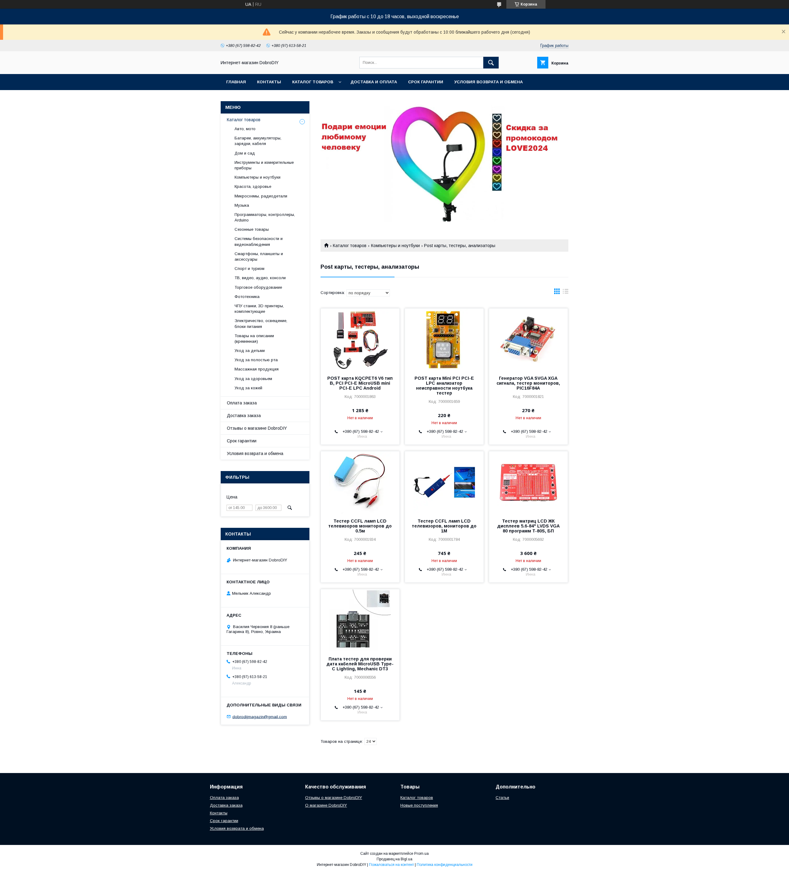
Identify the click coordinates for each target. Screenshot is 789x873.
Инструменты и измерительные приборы (264, 165)
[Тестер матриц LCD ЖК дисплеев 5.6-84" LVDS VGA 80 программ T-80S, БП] (528, 482)
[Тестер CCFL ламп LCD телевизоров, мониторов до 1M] (444, 482)
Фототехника (247, 296)
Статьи (502, 797)
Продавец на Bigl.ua (394, 859)
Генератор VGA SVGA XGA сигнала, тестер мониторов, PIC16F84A (528, 383)
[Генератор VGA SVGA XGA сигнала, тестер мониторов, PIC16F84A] (528, 339)
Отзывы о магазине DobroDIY (257, 428)
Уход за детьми (250, 350)
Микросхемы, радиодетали (261, 196)
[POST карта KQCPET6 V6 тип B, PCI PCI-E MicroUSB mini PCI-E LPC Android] (360, 339)
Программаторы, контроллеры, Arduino (265, 217)
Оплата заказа (242, 402)
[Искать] (491, 62)
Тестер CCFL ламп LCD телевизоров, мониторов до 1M (444, 526)
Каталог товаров (312, 82)
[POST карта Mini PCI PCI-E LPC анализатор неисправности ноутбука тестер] (444, 339)
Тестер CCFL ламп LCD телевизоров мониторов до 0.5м (360, 526)
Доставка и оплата (373, 82)
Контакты (269, 82)
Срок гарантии (425, 82)
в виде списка (565, 292)
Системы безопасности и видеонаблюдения (259, 241)
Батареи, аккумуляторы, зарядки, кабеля (258, 141)
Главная (236, 82)
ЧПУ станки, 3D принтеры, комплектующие (259, 309)
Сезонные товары (252, 229)
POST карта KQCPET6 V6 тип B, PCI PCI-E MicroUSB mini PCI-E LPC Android (360, 383)
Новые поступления (419, 805)
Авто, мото (245, 128)
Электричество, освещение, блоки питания (261, 323)
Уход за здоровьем (253, 378)
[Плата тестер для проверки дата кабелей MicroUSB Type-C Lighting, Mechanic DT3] (360, 620)
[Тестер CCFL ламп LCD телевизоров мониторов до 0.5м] (360, 482)
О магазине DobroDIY (326, 805)
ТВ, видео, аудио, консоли (260, 277)
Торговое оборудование (258, 287)
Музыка (242, 205)
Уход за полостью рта (256, 360)
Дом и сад (245, 153)
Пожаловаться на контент (391, 865)
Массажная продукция (257, 369)
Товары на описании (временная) (254, 338)
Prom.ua (421, 853)
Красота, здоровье (253, 186)
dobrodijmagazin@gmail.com (259, 716)
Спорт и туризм (249, 268)
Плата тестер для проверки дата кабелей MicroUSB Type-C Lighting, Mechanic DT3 (360, 663)
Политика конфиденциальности (444, 865)
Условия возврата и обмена (488, 82)
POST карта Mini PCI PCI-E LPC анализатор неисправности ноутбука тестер (444, 385)
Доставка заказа (244, 415)
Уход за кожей (248, 388)
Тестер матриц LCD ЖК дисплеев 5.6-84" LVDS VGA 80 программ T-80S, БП (528, 526)
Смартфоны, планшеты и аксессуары (259, 256)
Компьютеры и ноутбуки (395, 245)
